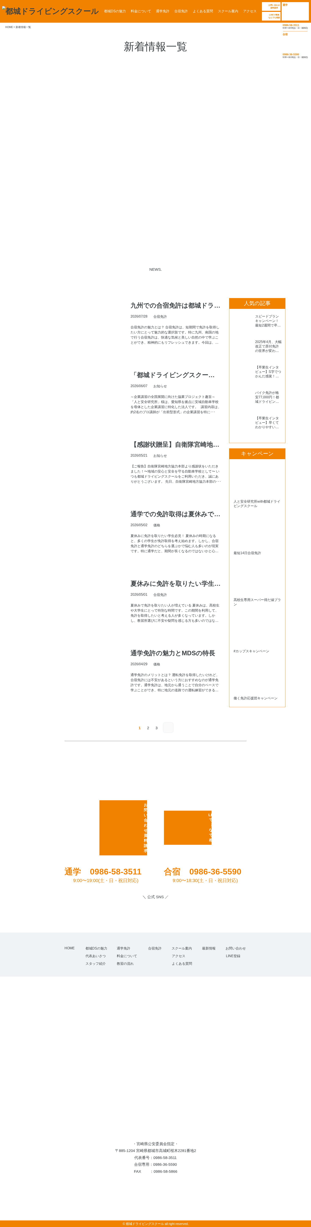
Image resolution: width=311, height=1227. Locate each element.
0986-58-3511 (165, 1158)
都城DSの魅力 (115, 11)
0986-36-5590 (165, 1164)
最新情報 (209, 948)
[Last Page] (168, 727)
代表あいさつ (95, 956)
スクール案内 (228, 11)
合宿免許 (181, 11)
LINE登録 (233, 956)
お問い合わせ (236, 948)
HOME (70, 948)
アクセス (250, 11)
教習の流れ (125, 963)
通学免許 (162, 11)
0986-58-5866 (165, 1171)
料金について (141, 11)
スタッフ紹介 (95, 963)
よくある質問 (203, 11)
